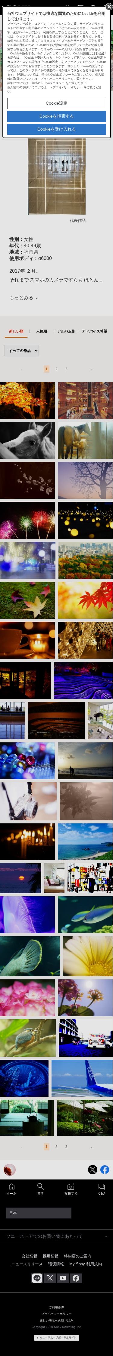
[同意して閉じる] (108, 6)
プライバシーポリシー (68, 87)
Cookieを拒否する (56, 116)
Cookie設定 (56, 103)
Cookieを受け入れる (56, 129)
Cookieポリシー (54, 83)
